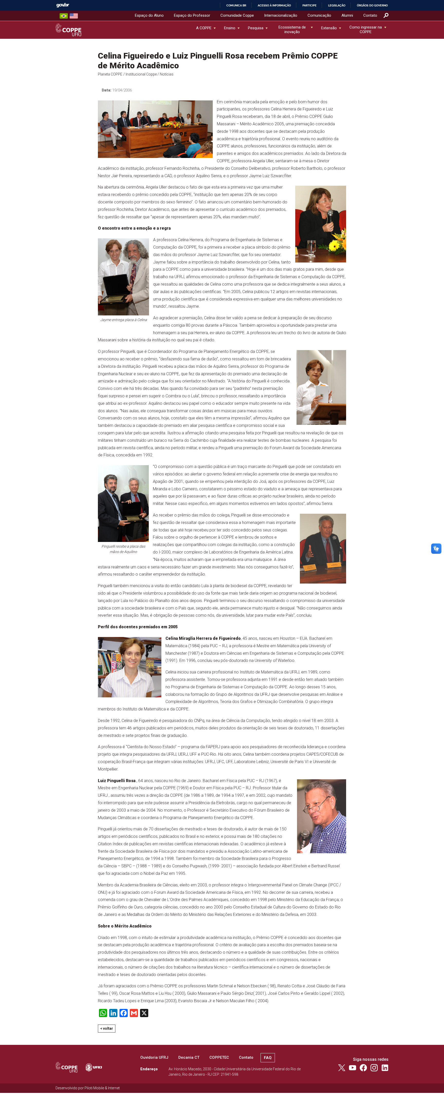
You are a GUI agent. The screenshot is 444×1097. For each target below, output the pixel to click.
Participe (309, 5)
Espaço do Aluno (149, 15)
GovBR (62, 5)
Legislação (336, 5)
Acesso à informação (274, 5)
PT (64, 16)
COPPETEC (219, 1057)
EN (74, 16)
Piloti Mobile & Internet (102, 1088)
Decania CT (188, 1057)
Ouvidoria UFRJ (154, 1057)
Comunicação (319, 15)
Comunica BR (236, 5)
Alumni (347, 15)
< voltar (106, 1028)
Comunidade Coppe (237, 15)
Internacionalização (280, 15)
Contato (370, 15)
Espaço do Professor (192, 15)
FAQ (268, 1057)
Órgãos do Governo (372, 5)
